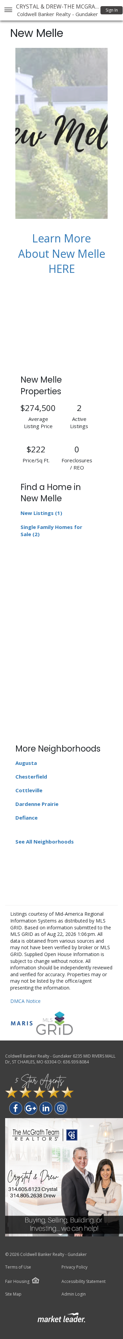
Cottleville (28, 790)
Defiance (26, 817)
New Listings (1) (41, 512)
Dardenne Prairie (36, 803)
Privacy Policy (74, 1267)
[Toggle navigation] (8, 10)
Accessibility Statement (84, 1281)
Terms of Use (18, 1267)
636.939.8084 (76, 1062)
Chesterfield (31, 776)
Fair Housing (17, 1281)
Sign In (112, 10)
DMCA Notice (25, 1001)
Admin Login (74, 1294)
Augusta (26, 762)
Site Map (13, 1294)
